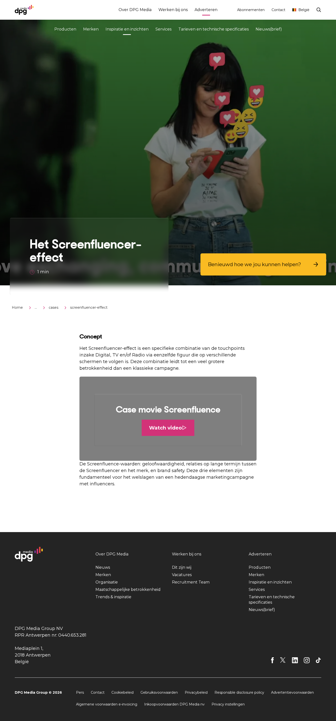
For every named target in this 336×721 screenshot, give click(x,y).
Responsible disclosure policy (239, 692)
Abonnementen (251, 10)
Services (163, 29)
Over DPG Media (135, 9)
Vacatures (182, 574)
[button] (263, 264)
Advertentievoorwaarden (292, 692)
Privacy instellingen (228, 704)
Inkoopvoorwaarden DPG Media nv (174, 704)
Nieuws (102, 567)
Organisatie (106, 582)
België (303, 10)
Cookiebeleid (122, 692)
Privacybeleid (196, 692)
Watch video (165, 428)
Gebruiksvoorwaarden (159, 692)
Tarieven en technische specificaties (213, 29)
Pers (80, 692)
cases (53, 307)
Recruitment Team (191, 582)
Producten (65, 29)
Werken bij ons (173, 9)
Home (17, 307)
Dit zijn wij (181, 567)
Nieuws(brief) (269, 29)
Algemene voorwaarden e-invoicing (106, 704)
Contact (278, 10)
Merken (91, 29)
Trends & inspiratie (113, 597)
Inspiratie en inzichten (127, 29)
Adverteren (206, 9)
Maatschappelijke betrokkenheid (128, 589)
